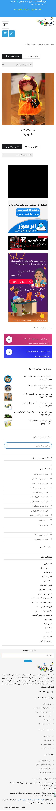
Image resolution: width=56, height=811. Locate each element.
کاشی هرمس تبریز (45, 589)
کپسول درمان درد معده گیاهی (41, 602)
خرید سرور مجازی (46, 568)
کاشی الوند (48, 624)
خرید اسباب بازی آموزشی (39, 497)
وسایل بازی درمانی (44, 772)
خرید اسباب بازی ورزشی (39, 511)
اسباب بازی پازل (42, 520)
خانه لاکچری (47, 581)
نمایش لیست (33, 56)
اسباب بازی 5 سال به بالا (39, 488)
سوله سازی (48, 628)
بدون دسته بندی (46, 547)
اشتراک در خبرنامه (29, 650)
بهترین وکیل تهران (45, 641)
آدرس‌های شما (46, 748)
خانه (52, 44)
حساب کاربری (36, 9)
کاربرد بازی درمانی (45, 768)
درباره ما (26, 9)
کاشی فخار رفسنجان (45, 594)
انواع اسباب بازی (46, 469)
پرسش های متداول (44, 723)
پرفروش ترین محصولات (42, 712)
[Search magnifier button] (7, 445)
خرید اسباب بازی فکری (40, 506)
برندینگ (49, 632)
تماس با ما (18, 9)
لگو (51, 465)
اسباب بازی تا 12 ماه (41, 474)
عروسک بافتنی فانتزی (28, 130)
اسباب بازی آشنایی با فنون (38, 515)
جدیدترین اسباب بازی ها (42, 708)
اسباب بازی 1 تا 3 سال (40, 479)
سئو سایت (48, 572)
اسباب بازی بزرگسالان (40, 492)
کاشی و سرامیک (46, 585)
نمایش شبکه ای (13, 56)
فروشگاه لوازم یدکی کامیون (42, 615)
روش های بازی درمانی (43, 764)
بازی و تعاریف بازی (44, 761)
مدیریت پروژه (47, 637)
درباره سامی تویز (45, 716)
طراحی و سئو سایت (18, 807)
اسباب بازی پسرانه (41, 535)
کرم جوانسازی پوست (44, 606)
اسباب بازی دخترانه (41, 539)
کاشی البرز (48, 619)
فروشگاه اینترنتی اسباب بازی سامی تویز (29, 800)
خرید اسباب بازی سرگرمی (39, 501)
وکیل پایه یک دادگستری (43, 611)
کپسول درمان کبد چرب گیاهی (41, 598)
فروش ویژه (47, 704)
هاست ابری (48, 564)
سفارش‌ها (47, 740)
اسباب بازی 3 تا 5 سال (40, 483)
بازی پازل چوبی (43, 525)
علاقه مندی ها (46, 744)
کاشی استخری (47, 576)
